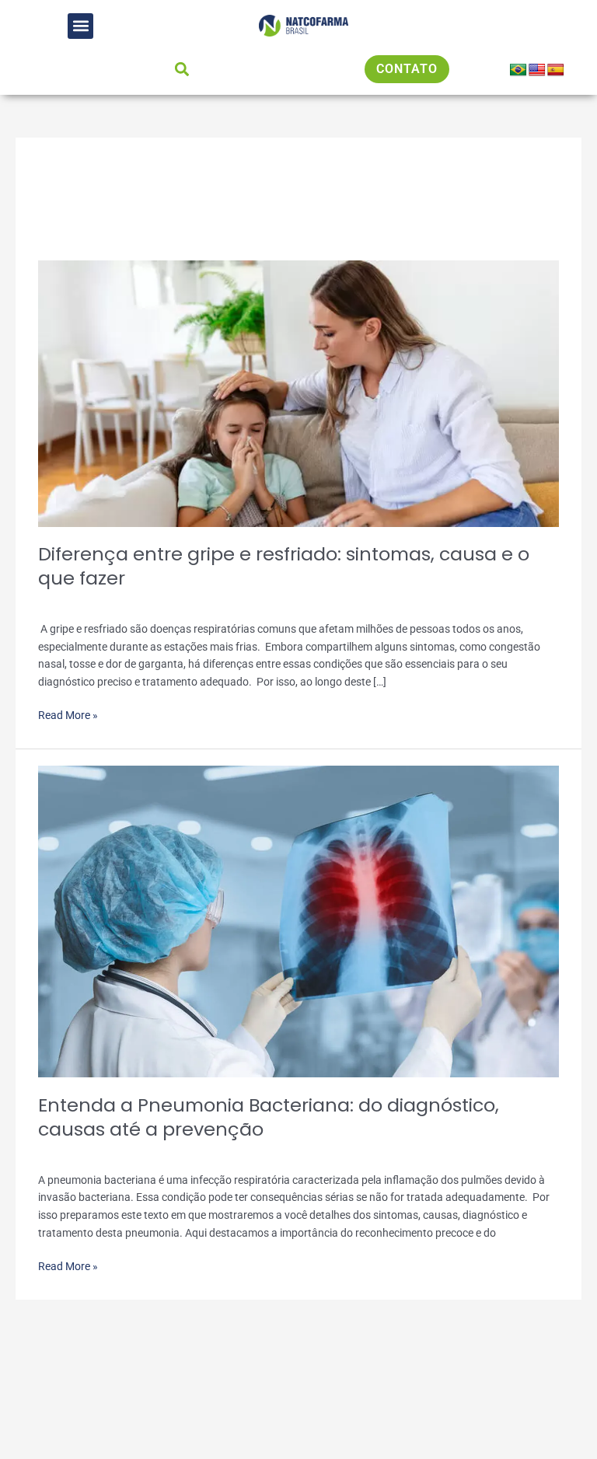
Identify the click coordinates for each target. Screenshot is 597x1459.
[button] (80, 26)
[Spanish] (555, 70)
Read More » (68, 714)
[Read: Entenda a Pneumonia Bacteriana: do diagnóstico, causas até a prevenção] (298, 920)
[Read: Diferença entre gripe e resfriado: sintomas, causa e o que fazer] (298, 392)
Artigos (165, 601)
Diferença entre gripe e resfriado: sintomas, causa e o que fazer (283, 566)
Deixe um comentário (88, 601)
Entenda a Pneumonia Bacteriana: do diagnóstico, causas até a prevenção (268, 1117)
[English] (537, 70)
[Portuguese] (518, 70)
